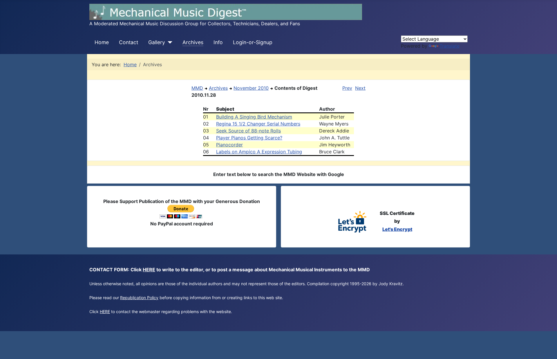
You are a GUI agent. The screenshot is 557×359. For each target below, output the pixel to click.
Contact (128, 42)
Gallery (156, 42)
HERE (149, 269)
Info (218, 42)
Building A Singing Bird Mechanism (254, 117)
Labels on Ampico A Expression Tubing (259, 152)
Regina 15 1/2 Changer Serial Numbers (258, 124)
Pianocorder (229, 145)
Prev (347, 88)
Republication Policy (139, 297)
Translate (450, 46)
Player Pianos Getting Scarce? (249, 138)
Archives (192, 42)
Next (360, 88)
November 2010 (251, 88)
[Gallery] (168, 42)
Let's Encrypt (397, 229)
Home (102, 42)
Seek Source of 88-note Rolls (248, 131)
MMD (197, 88)
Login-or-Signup (252, 42)
